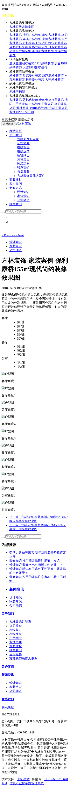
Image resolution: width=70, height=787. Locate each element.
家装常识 (23, 196)
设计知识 (23, 192)
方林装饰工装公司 (35, 43)
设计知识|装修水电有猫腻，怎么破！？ (36, 564)
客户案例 (15, 183)
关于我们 (8, 613)
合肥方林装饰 (19, 47)
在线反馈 (23, 151)
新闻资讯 (8, 674)
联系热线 (8, 707)
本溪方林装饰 (32, 39)
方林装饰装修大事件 (31, 175)
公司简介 (23, 143)
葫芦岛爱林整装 (53, 75)
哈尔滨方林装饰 (43, 51)
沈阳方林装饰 (32, 35)
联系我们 (23, 167)
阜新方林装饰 (51, 39)
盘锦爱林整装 (32, 75)
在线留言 (23, 147)
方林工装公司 (58, 108)
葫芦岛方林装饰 (20, 51)
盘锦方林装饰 (51, 35)
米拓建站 (23, 779)
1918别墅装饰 (44, 63)
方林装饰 (16, 35)
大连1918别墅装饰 (35, 67)
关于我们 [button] (15, 135)
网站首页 (15, 131)
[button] (9, 235)
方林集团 (23, 159)
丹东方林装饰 (57, 47)
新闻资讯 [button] (15, 187)
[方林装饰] (23, 123)
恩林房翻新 (17, 91)
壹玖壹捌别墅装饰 (22, 63)
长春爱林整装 (35, 79)
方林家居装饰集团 (21, 26)
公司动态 (23, 200)
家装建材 (23, 163)
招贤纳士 (23, 155)
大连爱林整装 (54, 79)
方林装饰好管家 (28, 139)
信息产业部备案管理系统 (27, 783)
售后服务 (23, 171)
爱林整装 (16, 75)
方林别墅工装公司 (21, 112)
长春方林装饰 (38, 47)
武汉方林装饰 (57, 43)
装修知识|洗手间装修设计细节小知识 (34, 560)
